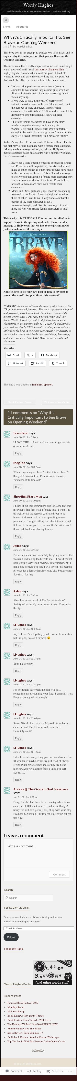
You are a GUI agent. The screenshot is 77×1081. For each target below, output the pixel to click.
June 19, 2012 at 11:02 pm (27, 500)
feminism (37, 384)
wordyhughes (24, 46)
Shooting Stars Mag (27, 496)
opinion (48, 384)
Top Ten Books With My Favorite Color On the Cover (36, 1041)
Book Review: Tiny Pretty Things (25, 1015)
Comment (59, 874)
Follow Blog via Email (16, 907)
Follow (11, 937)
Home (7, 26)
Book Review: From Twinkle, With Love (29, 1020)
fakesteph (20, 433)
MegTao (19, 463)
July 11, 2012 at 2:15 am (25, 797)
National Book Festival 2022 (22, 1003)
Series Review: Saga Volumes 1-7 (25, 1032)
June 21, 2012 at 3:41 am (26, 549)
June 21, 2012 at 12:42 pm (27, 751)
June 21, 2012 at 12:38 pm (27, 628)
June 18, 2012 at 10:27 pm (27, 466)
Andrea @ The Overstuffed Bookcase (40, 789)
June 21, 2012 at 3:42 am (26, 595)
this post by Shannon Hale (49, 69)
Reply (18, 453)
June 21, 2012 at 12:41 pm (27, 718)
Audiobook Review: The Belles (24, 1028)
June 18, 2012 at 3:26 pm (26, 437)
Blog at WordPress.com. (28, 1063)
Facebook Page (13, 948)
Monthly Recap (15, 1007)
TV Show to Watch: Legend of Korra (58, 402)
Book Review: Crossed (19, 402)
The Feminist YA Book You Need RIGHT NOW (32, 1024)
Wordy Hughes (38, 5)
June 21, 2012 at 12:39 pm (27, 658)
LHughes (19, 624)
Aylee (17, 545)
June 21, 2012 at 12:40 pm (27, 684)
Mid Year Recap (16, 1011)
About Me (22, 26)
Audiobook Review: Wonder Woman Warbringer (33, 1037)
